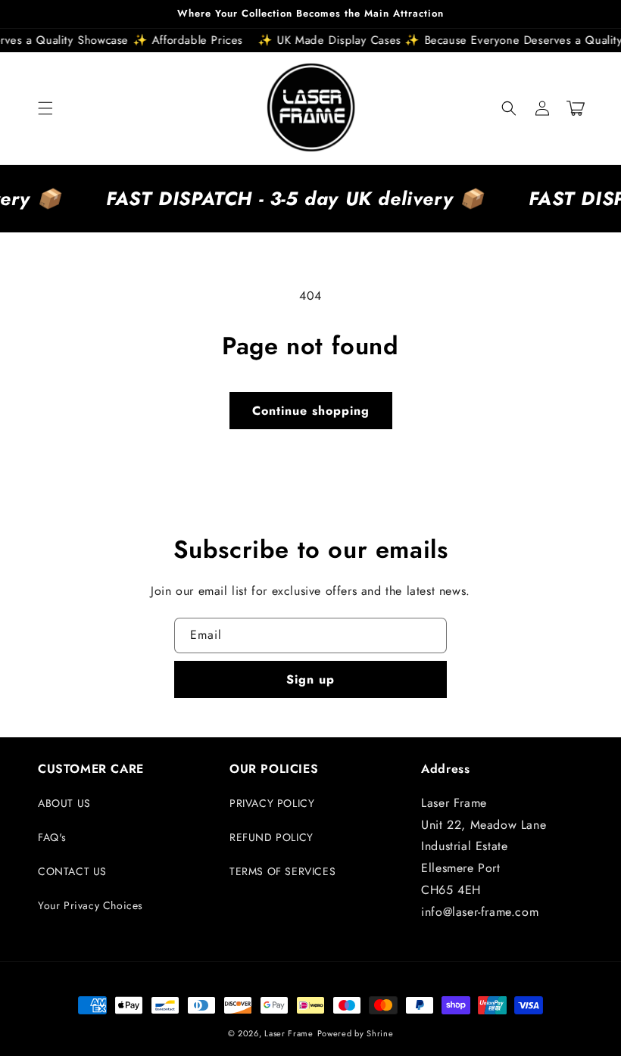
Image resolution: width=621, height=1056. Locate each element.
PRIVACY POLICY (271, 803)
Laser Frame (289, 1033)
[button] (45, 108)
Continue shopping (311, 410)
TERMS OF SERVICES (282, 871)
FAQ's (52, 837)
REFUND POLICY (271, 837)
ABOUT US (64, 803)
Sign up (310, 679)
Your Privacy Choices (90, 905)
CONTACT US (72, 871)
